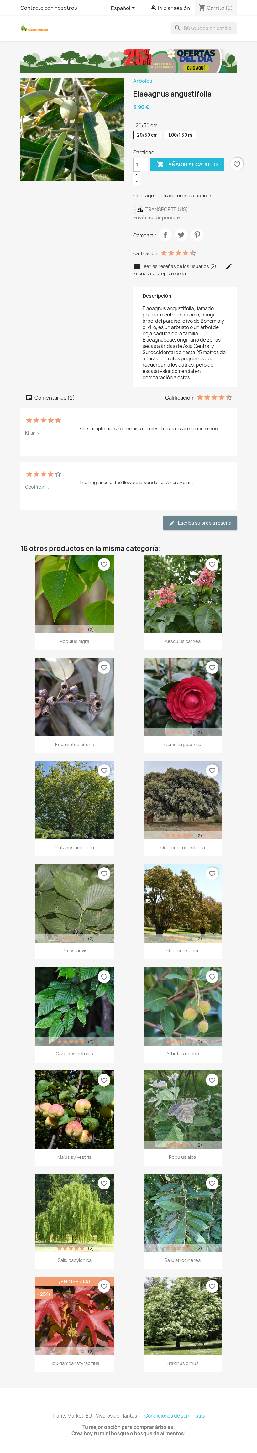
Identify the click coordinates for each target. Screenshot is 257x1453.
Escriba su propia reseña (204, 523)
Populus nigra (74, 641)
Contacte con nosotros (48, 7)
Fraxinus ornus (183, 1363)
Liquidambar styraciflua (74, 1363)
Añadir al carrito (187, 164)
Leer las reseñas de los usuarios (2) (179, 266)
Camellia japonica (182, 744)
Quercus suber (182, 951)
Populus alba (182, 1157)
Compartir (165, 234)
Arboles (142, 80)
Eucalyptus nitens (74, 744)
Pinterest (197, 234)
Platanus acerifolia (74, 847)
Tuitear (181, 234)
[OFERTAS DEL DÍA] (128, 60)
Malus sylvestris (74, 1157)
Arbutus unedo (182, 1054)
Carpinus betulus (74, 1054)
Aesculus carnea (183, 641)
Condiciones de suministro (174, 1416)
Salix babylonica (75, 1260)
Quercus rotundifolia (182, 847)
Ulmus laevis (74, 951)
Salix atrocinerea (183, 1260)
